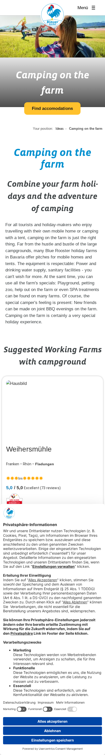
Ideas (60, 128)
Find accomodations (52, 108)
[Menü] (95, 7)
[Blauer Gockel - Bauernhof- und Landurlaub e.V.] (52, 16)
